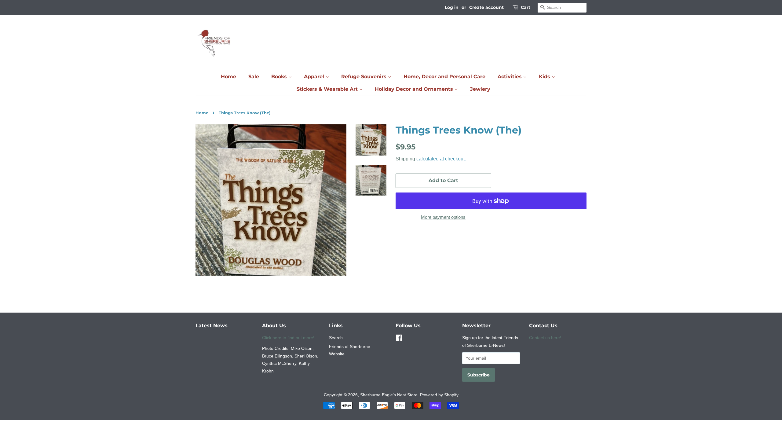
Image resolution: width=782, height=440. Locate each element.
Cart (525, 7)
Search (336, 337)
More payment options (443, 217)
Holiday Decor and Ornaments (415, 89)
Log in (452, 7)
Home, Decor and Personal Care (444, 76)
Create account (486, 7)
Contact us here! (545, 337)
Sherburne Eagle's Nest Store (389, 394)
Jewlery (480, 89)
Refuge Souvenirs (364, 76)
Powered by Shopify (439, 394)
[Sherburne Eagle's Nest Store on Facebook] (399, 338)
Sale (253, 76)
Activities (510, 76)
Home (228, 76)
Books (279, 76)
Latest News (212, 325)
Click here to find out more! (288, 337)
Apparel (315, 76)
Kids (545, 76)
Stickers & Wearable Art (328, 89)
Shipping (405, 158)
